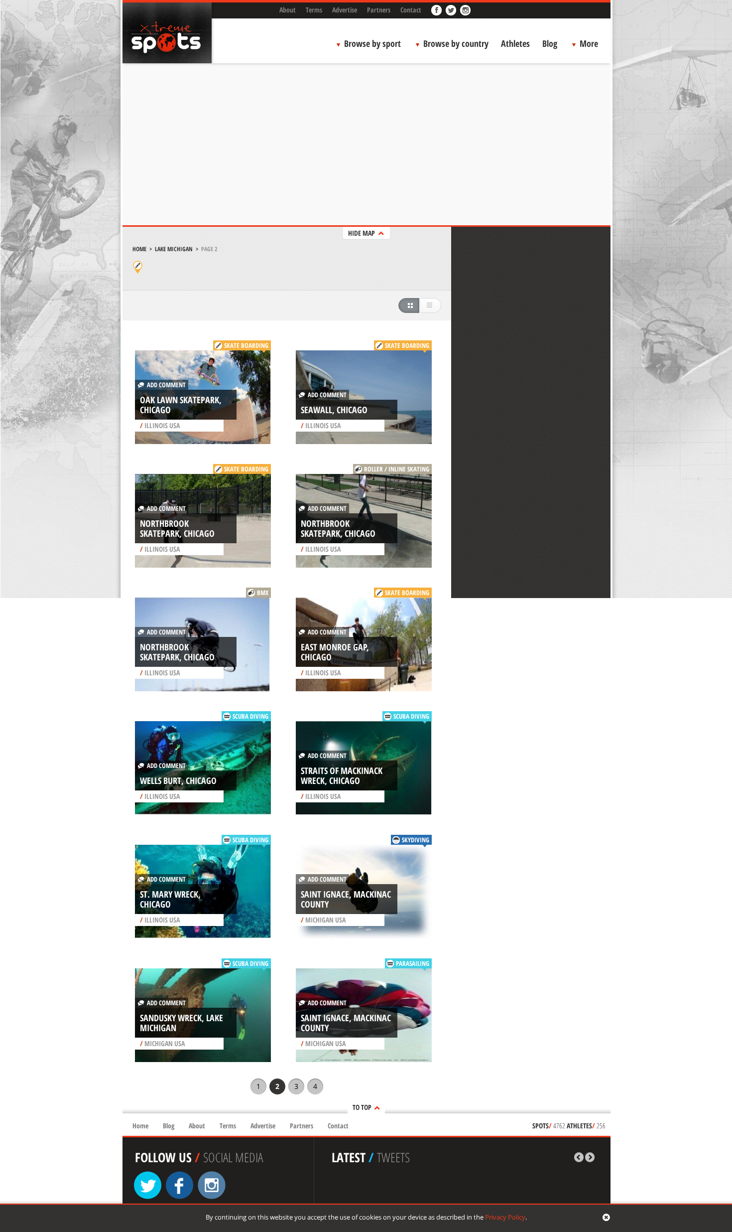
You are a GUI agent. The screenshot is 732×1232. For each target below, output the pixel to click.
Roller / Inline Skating (396, 468)
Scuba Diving (250, 716)
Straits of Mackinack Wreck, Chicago (341, 775)
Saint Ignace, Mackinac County (346, 899)
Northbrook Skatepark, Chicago (177, 528)
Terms (314, 9)
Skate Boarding (246, 345)
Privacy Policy (505, 1217)
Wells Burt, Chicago (178, 780)
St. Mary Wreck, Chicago (170, 899)
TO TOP (362, 1107)
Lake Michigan (174, 249)
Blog (549, 43)
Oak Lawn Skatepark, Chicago (181, 405)
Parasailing (412, 963)
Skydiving (415, 839)
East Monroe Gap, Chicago (335, 652)
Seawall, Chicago (334, 410)
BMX (262, 592)
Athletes (515, 43)
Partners (378, 9)
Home (139, 249)
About (287, 9)
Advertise (344, 9)
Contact (410, 9)
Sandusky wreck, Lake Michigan (181, 1023)
